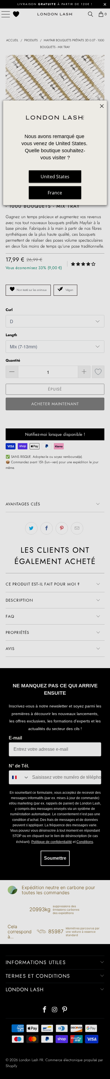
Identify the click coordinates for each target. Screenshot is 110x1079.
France (55, 192)
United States (55, 176)
